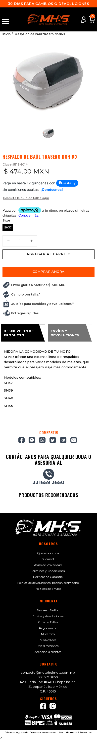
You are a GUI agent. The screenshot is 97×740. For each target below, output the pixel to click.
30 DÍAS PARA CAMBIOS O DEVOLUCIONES (48, 3)
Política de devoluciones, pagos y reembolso (48, 583)
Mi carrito (48, 634)
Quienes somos (48, 553)
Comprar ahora (48, 271)
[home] (48, 19)
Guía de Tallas (48, 622)
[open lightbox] (48, 80)
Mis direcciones (48, 646)
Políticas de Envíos (48, 589)
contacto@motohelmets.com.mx (48, 672)
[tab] (23, 333)
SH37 (7, 227)
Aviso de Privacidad (48, 565)
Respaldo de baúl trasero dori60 (40, 34)
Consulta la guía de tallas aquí (26, 198)
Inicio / (7, 34)
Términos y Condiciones (48, 571)
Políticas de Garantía (48, 577)
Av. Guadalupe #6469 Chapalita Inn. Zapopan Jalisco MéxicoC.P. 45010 (48, 686)
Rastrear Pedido (48, 610)
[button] (7, 19)
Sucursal (48, 559)
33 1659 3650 (48, 677)
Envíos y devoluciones (48, 616)
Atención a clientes (48, 652)
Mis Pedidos (48, 640)
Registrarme (48, 628)
